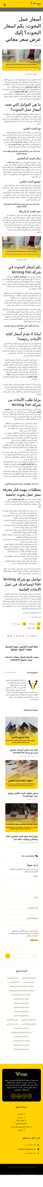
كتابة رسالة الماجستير (12, 1019)
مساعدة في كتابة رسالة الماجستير (21, 1040)
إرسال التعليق (34, 940)
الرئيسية (20, 1114)
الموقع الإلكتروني (32, 918)
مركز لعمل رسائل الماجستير (21, 1036)
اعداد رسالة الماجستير (14, 982)
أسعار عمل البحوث (31, 87)
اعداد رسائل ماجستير (28, 982)
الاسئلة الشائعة (20, 1124)
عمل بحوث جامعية (18, 499)
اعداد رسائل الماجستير (12, 978)
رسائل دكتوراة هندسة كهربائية (28, 1019)
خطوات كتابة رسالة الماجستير (21, 999)
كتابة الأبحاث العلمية (21, 92)
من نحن (20, 1117)
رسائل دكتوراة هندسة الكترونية (21, 1007)
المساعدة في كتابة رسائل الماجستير (21, 994)
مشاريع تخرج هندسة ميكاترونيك (21, 1045)
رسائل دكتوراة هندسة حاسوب (21, 1015)
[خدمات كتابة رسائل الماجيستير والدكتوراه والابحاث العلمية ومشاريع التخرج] (36, 3)
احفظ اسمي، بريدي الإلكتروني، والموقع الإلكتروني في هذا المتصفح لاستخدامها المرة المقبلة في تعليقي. (23, 933)
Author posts (11, 672)
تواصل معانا (20, 1120)
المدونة (20, 1130)
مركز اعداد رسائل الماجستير (21, 1028)
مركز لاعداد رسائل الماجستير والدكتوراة (21, 1032)
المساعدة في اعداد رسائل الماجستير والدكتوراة (21, 986)
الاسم (35, 897)
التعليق (35, 876)
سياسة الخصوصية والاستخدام (20, 1127)
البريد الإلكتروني (32, 908)
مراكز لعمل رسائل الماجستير (28, 1024)
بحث (8, 955)
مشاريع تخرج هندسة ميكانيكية (21, 1049)
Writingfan (32, 624)
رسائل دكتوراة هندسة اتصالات (21, 1003)
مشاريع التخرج (23, 756)
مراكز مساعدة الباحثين (12, 1024)
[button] (29, 636)
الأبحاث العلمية (31, 628)
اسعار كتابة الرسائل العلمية (28, 978)
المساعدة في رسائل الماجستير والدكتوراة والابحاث (21, 990)
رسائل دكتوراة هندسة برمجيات (21, 1011)
